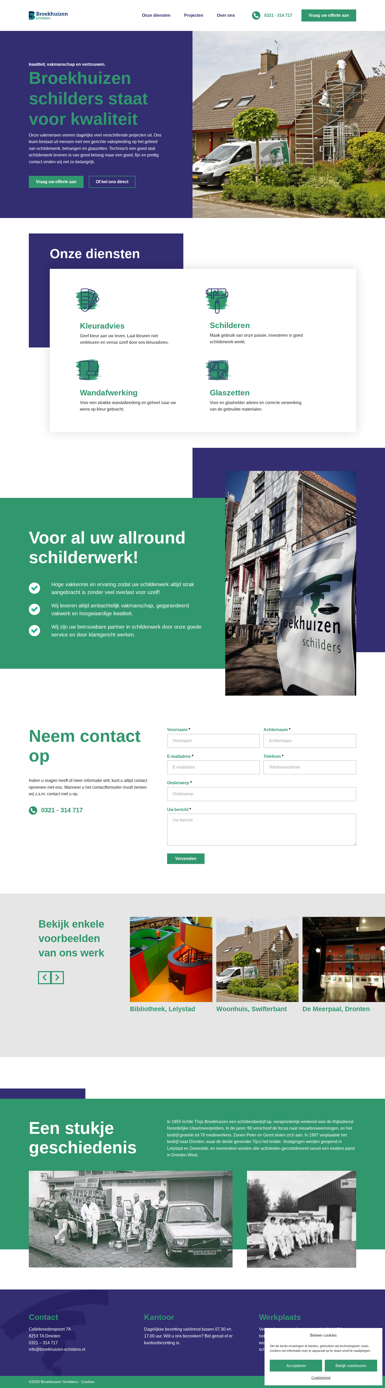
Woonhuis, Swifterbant (251, 1009)
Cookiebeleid (321, 1378)
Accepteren (296, 1365)
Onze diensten (156, 16)
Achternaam (276, 729)
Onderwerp (179, 783)
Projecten (193, 16)
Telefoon (273, 756)
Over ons (226, 16)
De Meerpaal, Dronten (336, 1009)
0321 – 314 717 (43, 1343)
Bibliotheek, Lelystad (162, 1009)
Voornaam (178, 729)
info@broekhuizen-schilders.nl (57, 1349)
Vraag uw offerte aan (329, 15)
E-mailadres (180, 756)
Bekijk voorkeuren (351, 1365)
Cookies (88, 1382)
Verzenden (185, 858)
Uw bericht (179, 809)
